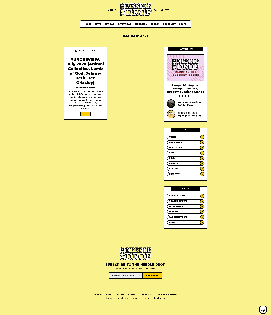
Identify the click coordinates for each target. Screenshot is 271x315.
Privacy (147, 295)
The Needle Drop (85, 87)
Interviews (124, 24)
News (98, 24)
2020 (93, 51)
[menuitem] (88, 24)
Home (88, 24)
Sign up (98, 295)
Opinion (154, 24)
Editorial (141, 24)
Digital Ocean (159, 298)
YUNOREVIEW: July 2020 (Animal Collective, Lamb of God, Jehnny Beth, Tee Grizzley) (85, 71)
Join (166, 9)
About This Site (115, 295)
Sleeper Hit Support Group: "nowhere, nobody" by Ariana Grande (185, 88)
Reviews (109, 24)
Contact (133, 295)
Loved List (169, 24)
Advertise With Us (166, 295)
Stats (182, 24)
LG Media (135, 298)
